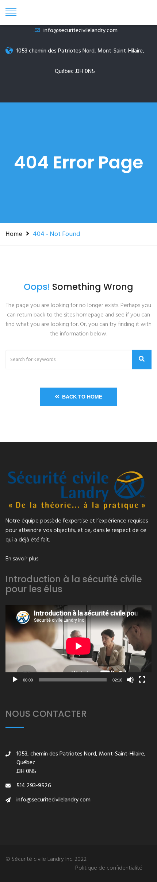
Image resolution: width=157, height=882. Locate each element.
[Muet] (130, 679)
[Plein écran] (142, 679)
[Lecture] (15, 679)
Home (13, 234)
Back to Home (80, 397)
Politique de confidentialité (108, 868)
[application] (78, 646)
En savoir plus (21, 559)
